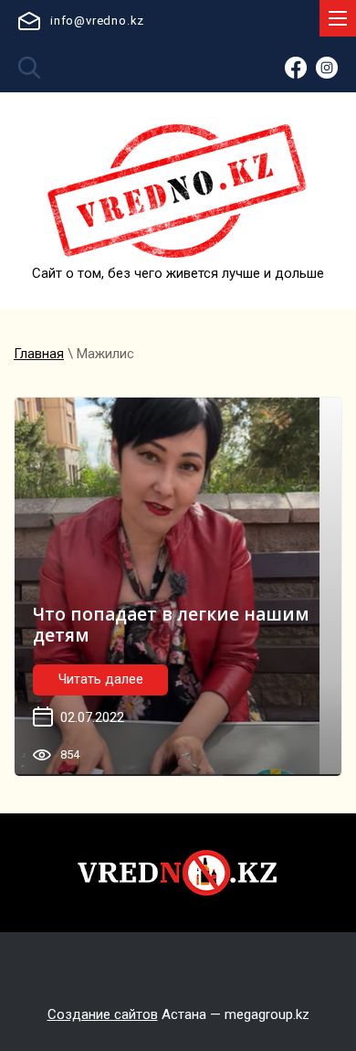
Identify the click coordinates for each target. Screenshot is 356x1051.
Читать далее (100, 679)
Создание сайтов (102, 1014)
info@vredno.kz (97, 20)
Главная (39, 353)
